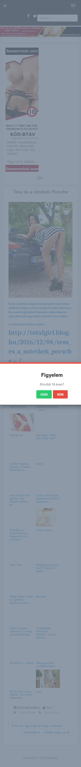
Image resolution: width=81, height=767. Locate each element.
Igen (44, 394)
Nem (60, 394)
